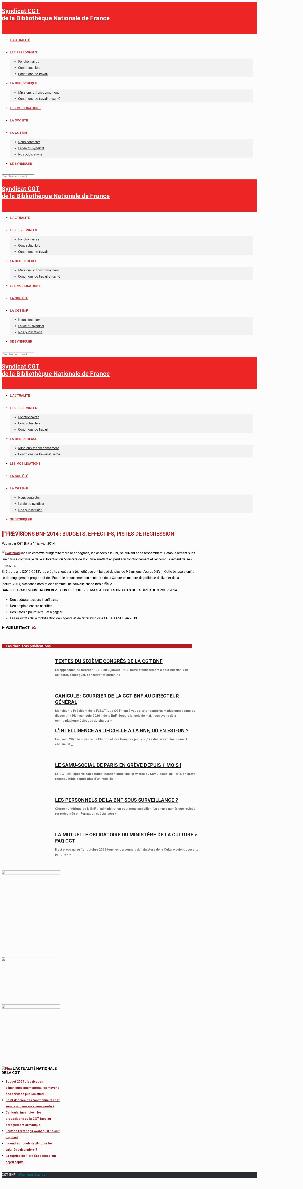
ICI (34, 628)
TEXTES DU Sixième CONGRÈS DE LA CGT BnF (109, 661)
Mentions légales (31, 1175)
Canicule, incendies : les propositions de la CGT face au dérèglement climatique (28, 1119)
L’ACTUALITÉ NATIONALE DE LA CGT (29, 1070)
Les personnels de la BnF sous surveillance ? (116, 800)
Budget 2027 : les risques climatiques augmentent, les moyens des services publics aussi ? (32, 1088)
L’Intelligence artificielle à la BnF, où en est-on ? (121, 730)
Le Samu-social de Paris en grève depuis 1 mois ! (118, 765)
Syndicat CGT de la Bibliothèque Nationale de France (56, 14)
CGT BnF (23, 544)
